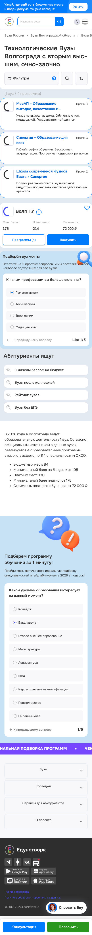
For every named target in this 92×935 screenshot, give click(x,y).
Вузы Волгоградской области (53, 35)
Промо (80, 104)
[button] (46, 771)
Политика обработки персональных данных (32, 897)
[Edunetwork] (9, 21)
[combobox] (39, 21)
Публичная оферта (16, 892)
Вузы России (14, 35)
